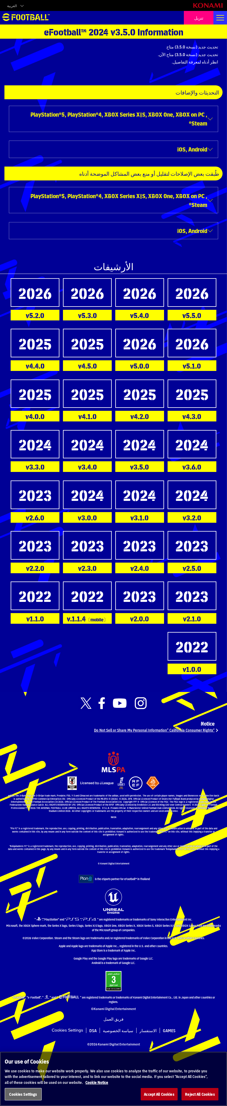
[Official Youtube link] (120, 703)
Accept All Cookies (159, 1094)
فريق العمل (113, 1019)
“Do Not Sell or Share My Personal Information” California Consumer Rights (154, 730)
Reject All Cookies (200, 1094)
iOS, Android (192, 149)
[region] (113, 1079)
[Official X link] (86, 703)
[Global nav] (220, 18)
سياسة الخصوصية (118, 1030)
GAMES (169, 1030)
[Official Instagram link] (141, 703)
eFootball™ (26, 17)
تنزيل (198, 18)
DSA (93, 1030)
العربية (12, 5)
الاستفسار (148, 1030)
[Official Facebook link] (102, 703)
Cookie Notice (96, 1082)
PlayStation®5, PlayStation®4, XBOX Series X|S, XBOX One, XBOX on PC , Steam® (118, 118)
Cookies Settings (67, 1030)
